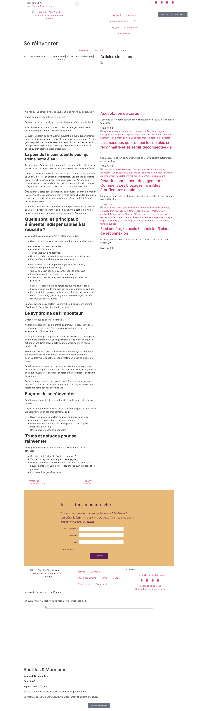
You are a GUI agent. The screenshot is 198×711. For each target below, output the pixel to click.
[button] (77, 3)
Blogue (115, 27)
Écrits (136, 21)
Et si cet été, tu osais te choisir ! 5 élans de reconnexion (135, 231)
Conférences (130, 27)
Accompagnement (119, 21)
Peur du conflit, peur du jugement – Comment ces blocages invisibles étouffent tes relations (131, 185)
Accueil (117, 15)
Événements (124, 33)
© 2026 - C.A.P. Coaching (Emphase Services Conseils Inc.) (55, 600)
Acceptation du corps (119, 113)
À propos (131, 15)
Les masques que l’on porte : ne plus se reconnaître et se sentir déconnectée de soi (136, 147)
